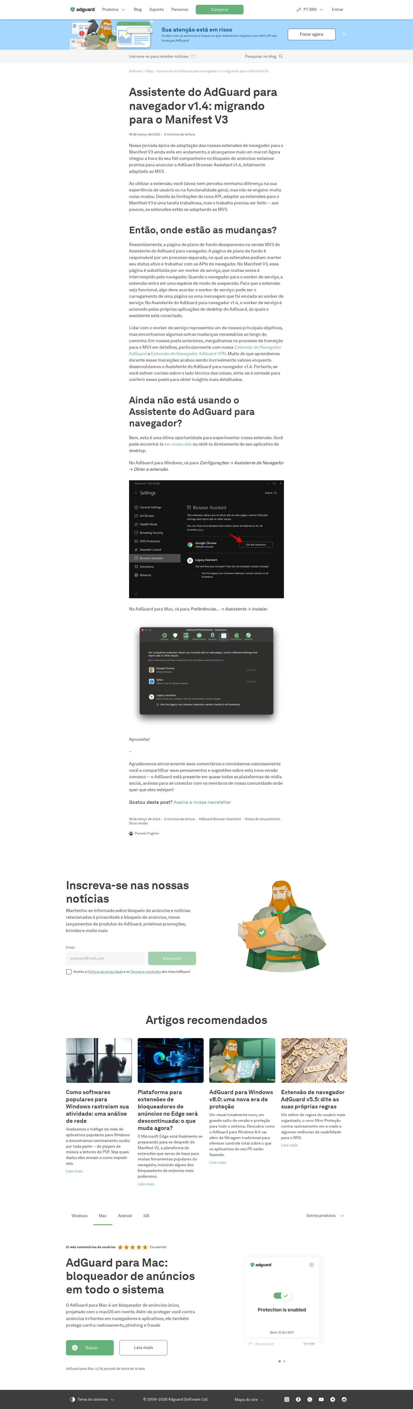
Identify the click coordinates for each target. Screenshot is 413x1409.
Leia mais (143, 1347)
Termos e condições (145, 972)
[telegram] (333, 1399)
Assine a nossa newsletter (202, 802)
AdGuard (135, 71)
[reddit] (344, 1399)
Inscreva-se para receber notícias (159, 56)
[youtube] (321, 1399)
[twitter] (310, 1399)
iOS (146, 1215)
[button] (344, 34)
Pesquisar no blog (260, 56)
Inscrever (172, 958)
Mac (103, 1215)
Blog (149, 71)
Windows (79, 1215)
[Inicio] (82, 9)
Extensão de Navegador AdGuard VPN (188, 353)
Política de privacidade (105, 972)
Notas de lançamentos (262, 819)
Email (70, 947)
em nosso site (178, 444)
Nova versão (138, 823)
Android (125, 1215)
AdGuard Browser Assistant (220, 819)
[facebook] (298, 1399)
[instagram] (287, 1399)
